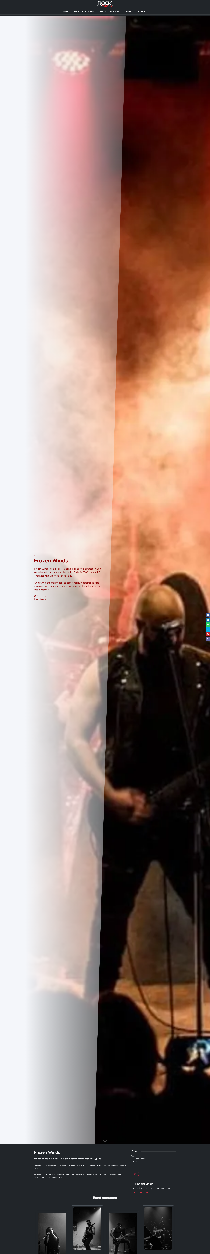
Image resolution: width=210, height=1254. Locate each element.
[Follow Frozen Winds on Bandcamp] (147, 1192)
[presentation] (32, 1250)
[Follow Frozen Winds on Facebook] (134, 1192)
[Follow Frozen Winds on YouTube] (141, 1192)
